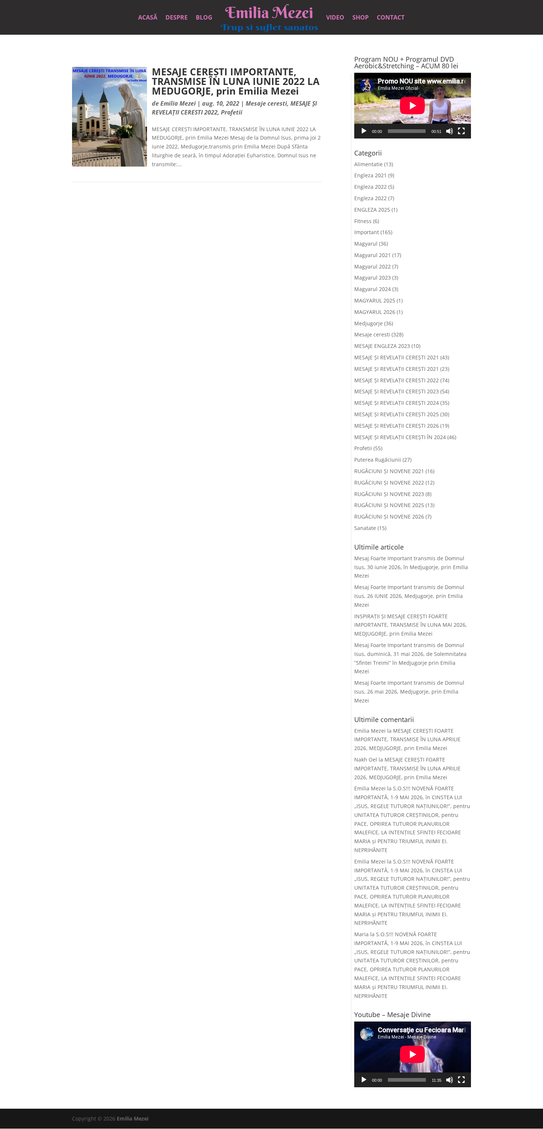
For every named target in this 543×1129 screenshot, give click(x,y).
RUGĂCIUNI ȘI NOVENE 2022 (389, 482)
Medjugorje (368, 323)
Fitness (363, 221)
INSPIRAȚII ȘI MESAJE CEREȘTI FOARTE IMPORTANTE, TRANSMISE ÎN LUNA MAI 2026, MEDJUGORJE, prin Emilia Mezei (410, 625)
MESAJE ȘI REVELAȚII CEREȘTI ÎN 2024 (400, 437)
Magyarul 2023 (372, 277)
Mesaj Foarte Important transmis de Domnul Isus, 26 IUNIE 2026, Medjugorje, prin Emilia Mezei (409, 596)
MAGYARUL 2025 (374, 300)
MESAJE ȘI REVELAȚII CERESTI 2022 (396, 380)
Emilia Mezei (178, 103)
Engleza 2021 (370, 175)
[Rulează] (364, 131)
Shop (360, 18)
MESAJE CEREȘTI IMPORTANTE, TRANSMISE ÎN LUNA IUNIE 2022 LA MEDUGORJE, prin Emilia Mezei (236, 81)
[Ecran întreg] (461, 131)
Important (366, 232)
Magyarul (366, 243)
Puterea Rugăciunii (377, 459)
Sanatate (365, 527)
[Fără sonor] (449, 131)
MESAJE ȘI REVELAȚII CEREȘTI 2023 (396, 391)
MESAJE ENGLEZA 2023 (382, 345)
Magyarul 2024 (372, 288)
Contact (390, 18)
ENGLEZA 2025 (372, 209)
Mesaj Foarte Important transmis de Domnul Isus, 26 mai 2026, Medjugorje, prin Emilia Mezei (409, 691)
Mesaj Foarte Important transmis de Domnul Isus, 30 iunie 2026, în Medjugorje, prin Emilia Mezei (411, 567)
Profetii (231, 112)
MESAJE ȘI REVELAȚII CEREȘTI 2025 (396, 414)
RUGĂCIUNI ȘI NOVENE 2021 (389, 471)
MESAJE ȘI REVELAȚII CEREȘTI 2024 (396, 402)
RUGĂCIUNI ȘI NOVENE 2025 (389, 505)
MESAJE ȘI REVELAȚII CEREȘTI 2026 (396, 425)
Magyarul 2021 (372, 255)
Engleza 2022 (370, 186)
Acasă (147, 18)
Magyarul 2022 (372, 266)
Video (335, 18)
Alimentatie (368, 164)
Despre (176, 18)
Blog (204, 18)
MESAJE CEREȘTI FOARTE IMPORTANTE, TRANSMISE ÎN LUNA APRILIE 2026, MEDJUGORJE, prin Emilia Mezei (407, 739)
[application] (412, 105)
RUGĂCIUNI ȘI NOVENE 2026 (389, 516)
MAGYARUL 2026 (374, 311)
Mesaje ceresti (266, 103)
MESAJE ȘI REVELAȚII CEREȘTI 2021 (396, 357)
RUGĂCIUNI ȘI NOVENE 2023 (389, 493)
